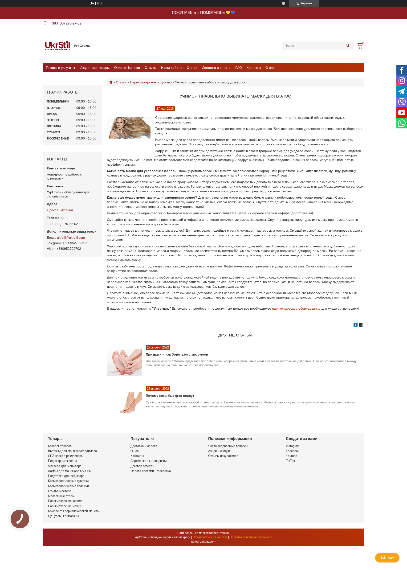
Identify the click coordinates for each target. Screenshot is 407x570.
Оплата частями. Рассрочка (150, 471)
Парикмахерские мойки (64, 506)
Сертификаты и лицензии (148, 461)
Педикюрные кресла (62, 461)
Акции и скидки (219, 451)
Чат (391, 558)
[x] (360, 325)
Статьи (192, 68)
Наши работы (171, 68)
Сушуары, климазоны (63, 516)
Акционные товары (95, 68)
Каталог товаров (60, 446)
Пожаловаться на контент (210, 537)
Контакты (254, 68)
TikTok (290, 461)
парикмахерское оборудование (296, 308)
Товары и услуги (58, 68)
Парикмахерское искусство (151, 82)
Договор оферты (142, 466)
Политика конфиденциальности (251, 537)
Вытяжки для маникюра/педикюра (72, 451)
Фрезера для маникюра (64, 466)
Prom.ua (224, 533)
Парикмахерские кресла (65, 501)
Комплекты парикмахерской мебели (73, 511)
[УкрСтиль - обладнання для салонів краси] (57, 45)
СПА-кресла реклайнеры (65, 456)
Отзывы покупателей (223, 456)
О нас (269, 68)
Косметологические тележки (68, 486)
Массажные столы (61, 496)
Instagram (293, 446)
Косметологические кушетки (68, 481)
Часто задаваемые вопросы (228, 446)
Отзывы (150, 68)
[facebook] (356, 325)
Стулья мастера (59, 491)
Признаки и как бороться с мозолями (177, 354)
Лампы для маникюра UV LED (69, 471)
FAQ (238, 68)
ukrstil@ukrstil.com (71, 237)
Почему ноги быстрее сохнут (170, 396)
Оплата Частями (127, 68)
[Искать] (347, 45)
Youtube (291, 456)
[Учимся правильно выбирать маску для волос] (129, 128)
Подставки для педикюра (66, 476)
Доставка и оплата (216, 68)
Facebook (292, 451)
